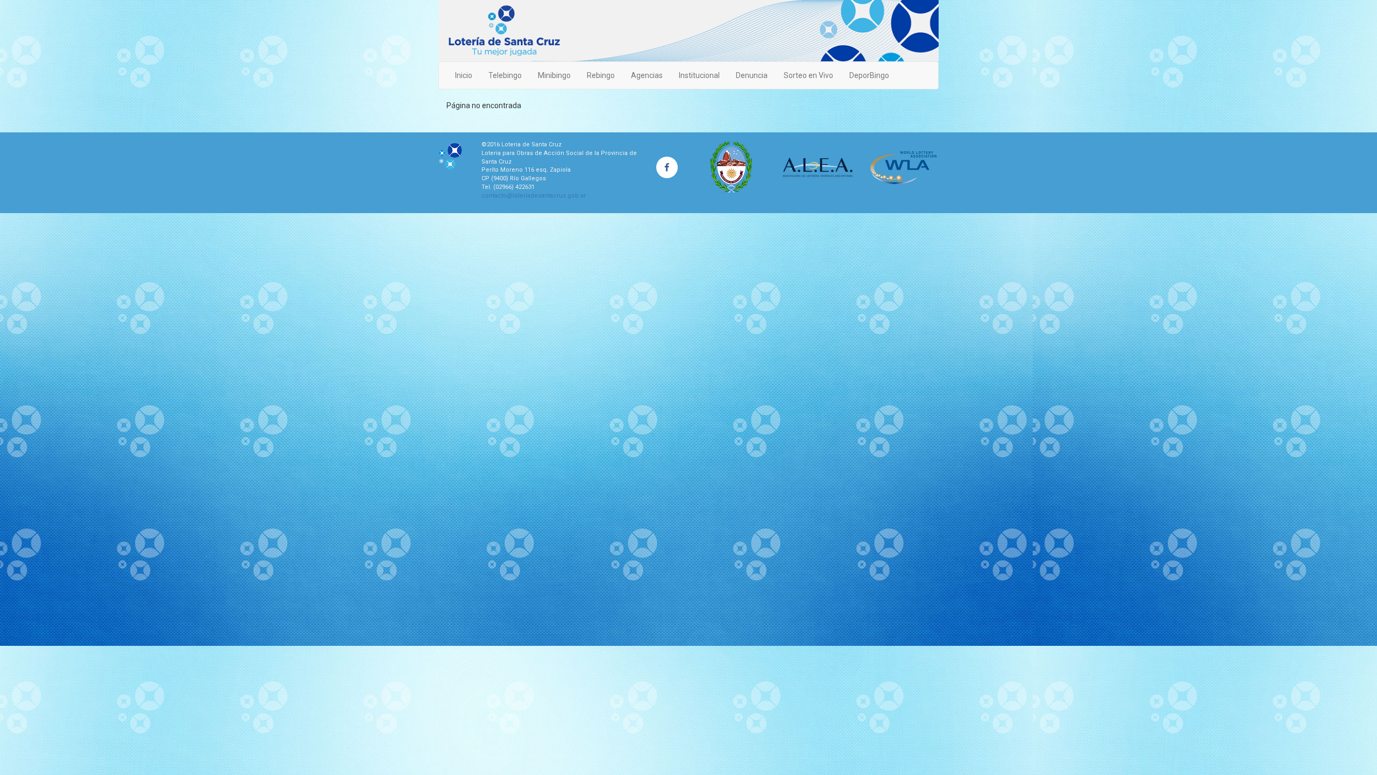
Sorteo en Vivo (808, 75)
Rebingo (601, 75)
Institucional (699, 75)
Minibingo (554, 75)
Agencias (647, 75)
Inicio (463, 75)
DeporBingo (869, 75)
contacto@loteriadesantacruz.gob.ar (533, 195)
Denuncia (752, 75)
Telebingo (505, 75)
